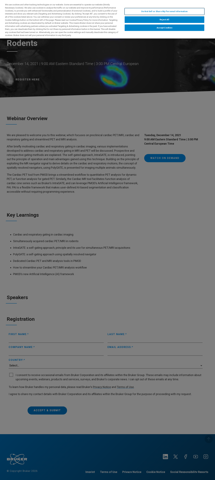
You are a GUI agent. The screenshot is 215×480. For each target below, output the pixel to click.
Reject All (164, 19)
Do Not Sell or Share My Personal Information (164, 11)
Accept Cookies (165, 28)
